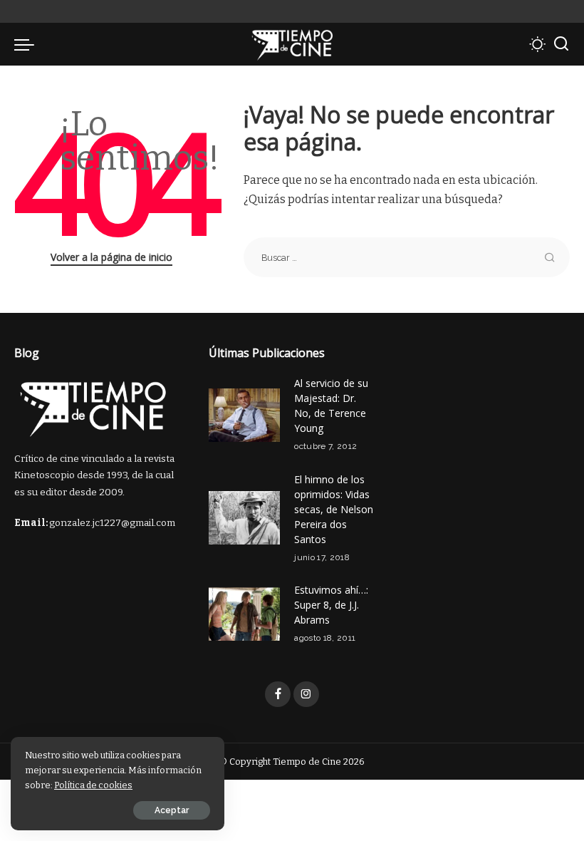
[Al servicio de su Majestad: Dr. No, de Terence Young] (244, 415)
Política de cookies (93, 785)
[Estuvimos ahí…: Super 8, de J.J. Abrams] (244, 614)
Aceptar (172, 810)
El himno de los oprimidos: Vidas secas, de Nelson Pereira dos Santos (333, 509)
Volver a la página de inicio (111, 257)
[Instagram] (306, 694)
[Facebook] (278, 694)
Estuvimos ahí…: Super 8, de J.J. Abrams (331, 604)
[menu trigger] (27, 44)
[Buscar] (561, 44)
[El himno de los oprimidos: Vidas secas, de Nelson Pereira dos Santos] (244, 518)
